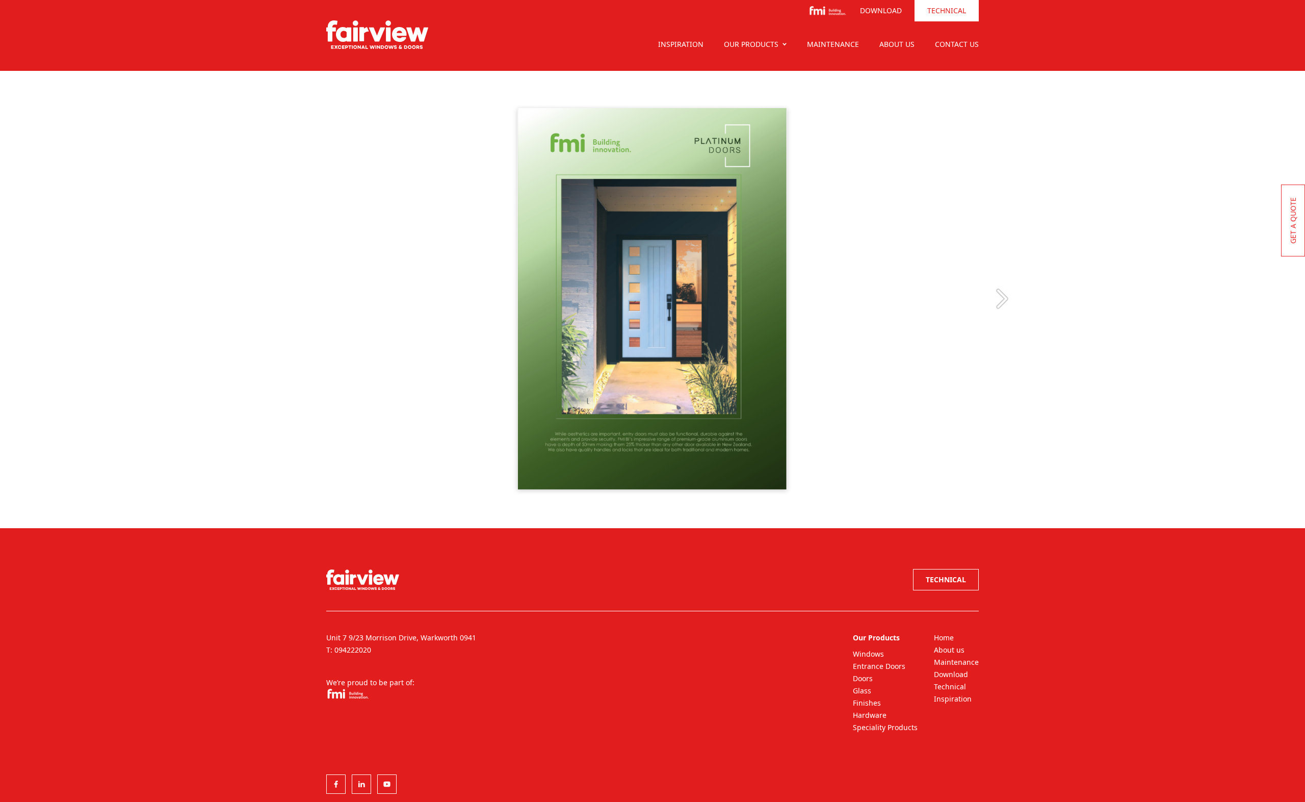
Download (881, 10)
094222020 (352, 650)
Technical (946, 10)
